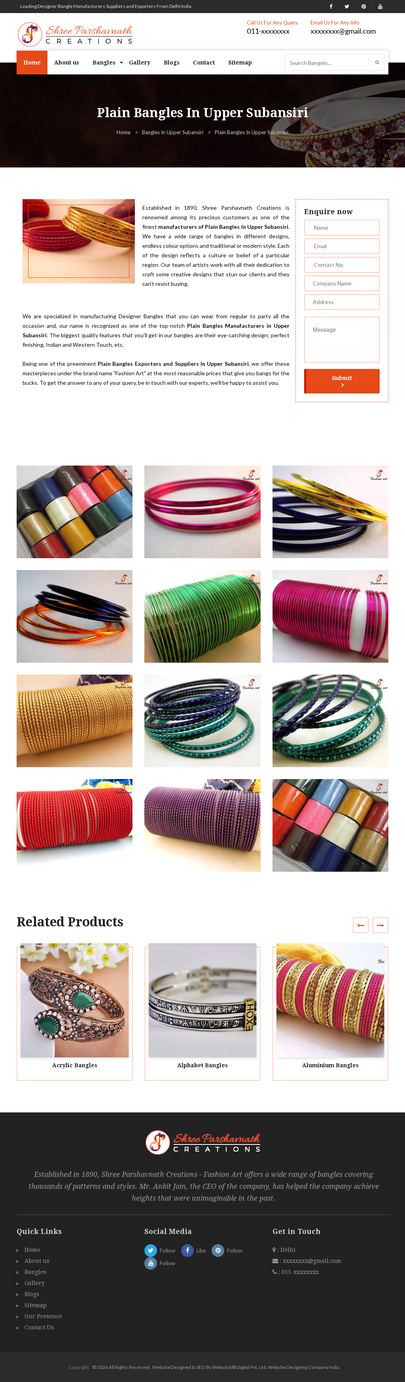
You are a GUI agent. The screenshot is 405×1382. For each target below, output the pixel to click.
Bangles (104, 62)
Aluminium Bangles (330, 1065)
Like (201, 1250)
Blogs (172, 62)
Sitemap (240, 62)
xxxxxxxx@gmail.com (343, 30)
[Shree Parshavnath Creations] (76, 34)
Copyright (78, 1367)
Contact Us (39, 1327)
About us (66, 62)
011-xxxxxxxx (268, 30)
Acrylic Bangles (74, 1065)
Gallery (139, 62)
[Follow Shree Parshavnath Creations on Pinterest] (363, 6)
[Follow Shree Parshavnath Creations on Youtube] (380, 6)
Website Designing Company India (303, 1367)
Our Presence (43, 1316)
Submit (342, 378)
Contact (204, 62)
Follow (167, 1250)
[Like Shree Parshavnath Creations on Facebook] (330, 6)
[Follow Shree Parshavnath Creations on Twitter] (346, 6)
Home (32, 62)
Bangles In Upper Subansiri (172, 132)
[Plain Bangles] (78, 519)
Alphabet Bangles (202, 1065)
